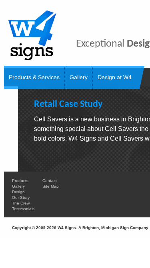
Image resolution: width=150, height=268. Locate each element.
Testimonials (23, 209)
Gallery (79, 77)
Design (18, 192)
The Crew (21, 203)
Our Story (21, 197)
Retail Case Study (68, 104)
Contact (49, 180)
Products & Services (34, 77)
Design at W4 (115, 77)
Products (20, 180)
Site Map (50, 186)
